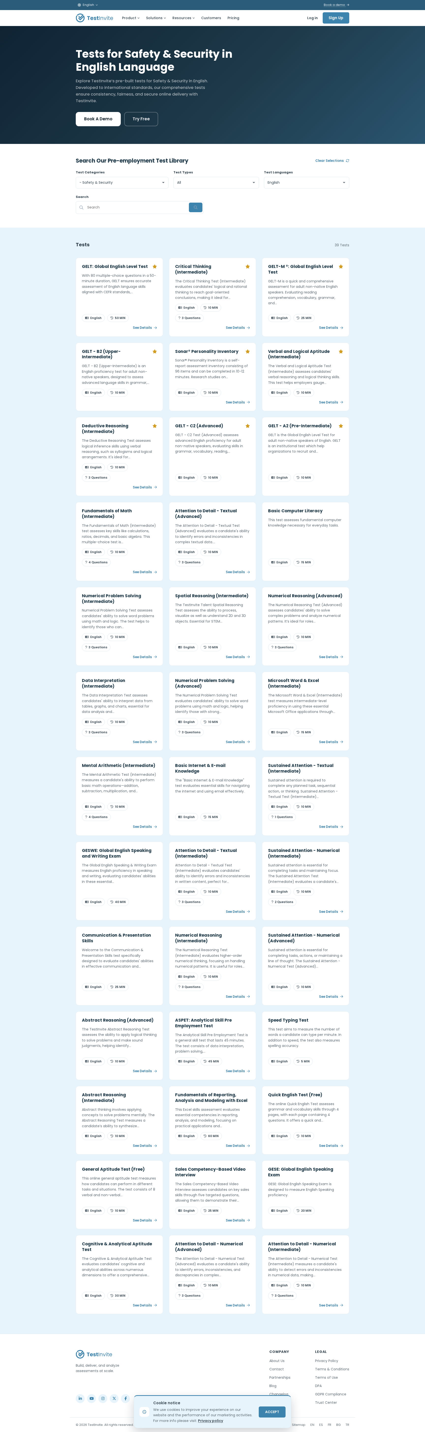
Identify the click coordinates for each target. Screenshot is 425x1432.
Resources (181, 17)
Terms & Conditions (332, 1369)
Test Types (183, 172)
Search (82, 197)
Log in (312, 17)
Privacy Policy (326, 1360)
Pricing (233, 17)
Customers (211, 17)
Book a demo (335, 4)
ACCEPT (272, 1411)
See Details (142, 327)
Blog (272, 1385)
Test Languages (278, 172)
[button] (88, 4)
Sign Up (336, 17)
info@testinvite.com (91, 1387)
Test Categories (90, 172)
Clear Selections (329, 160)
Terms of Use (326, 1377)
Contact (276, 1369)
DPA (318, 1385)
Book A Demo (98, 119)
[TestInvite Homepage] (94, 18)
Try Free (141, 119)
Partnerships (279, 1377)
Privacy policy (210, 1420)
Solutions (154, 17)
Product (129, 17)
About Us (277, 1360)
